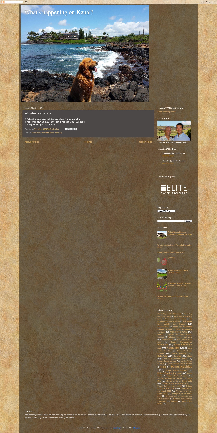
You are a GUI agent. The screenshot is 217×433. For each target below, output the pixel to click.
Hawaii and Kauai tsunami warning (47, 133)
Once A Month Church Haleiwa (180, 364)
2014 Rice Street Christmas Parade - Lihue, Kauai (179, 284)
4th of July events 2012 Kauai (169, 314)
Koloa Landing (179, 353)
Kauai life (173, 347)
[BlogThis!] (68, 129)
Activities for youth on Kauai (174, 322)
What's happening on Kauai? (58, 12)
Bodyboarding (163, 327)
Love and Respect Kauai (174, 359)
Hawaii (160, 334)
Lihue (189, 356)
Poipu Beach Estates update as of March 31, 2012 (180, 233)
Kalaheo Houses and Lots (180, 337)
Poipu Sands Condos (177, 376)
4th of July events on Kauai (176, 319)
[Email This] (66, 129)
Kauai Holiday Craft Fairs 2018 (170, 252)
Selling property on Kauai (169, 378)
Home (88, 141)
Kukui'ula (162, 356)
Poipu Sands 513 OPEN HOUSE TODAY (178, 271)
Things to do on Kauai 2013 (175, 383)
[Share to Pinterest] (75, 129)
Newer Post (32, 141)
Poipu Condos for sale (169, 373)
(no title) (171, 258)
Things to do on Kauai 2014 (169, 386)
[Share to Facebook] (73, 129)
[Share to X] (70, 129)
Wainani (174, 401)
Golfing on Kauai (178, 332)
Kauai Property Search (167, 112)
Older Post (145, 141)
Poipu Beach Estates (176, 370)
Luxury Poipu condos (166, 361)
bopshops (117, 428)
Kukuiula (177, 356)
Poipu (163, 367)
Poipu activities (181, 366)
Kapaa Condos (168, 339)
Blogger (136, 428)
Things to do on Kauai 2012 (179, 381)
